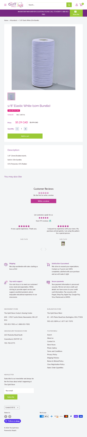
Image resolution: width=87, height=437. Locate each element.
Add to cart (25, 136)
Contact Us (51, 341)
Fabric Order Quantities (55, 368)
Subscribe (76, 14)
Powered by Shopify (10, 430)
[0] (81, 4)
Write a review (43, 201)
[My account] (77, 5)
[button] (41, 249)
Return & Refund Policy (55, 361)
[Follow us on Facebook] (5, 416)
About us (50, 338)
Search (49, 335)
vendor (10, 115)
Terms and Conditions (54, 351)
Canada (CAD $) (10, 407)
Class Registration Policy (56, 364)
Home (6, 20)
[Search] (69, 4)
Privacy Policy (52, 354)
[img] (43, 217)
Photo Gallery (52, 348)
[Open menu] (5, 5)
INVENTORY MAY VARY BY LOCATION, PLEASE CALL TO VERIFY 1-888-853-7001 (43, 13)
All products (13, 20)
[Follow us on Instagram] (9, 416)
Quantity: (11, 129)
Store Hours (51, 345)
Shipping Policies (53, 358)
